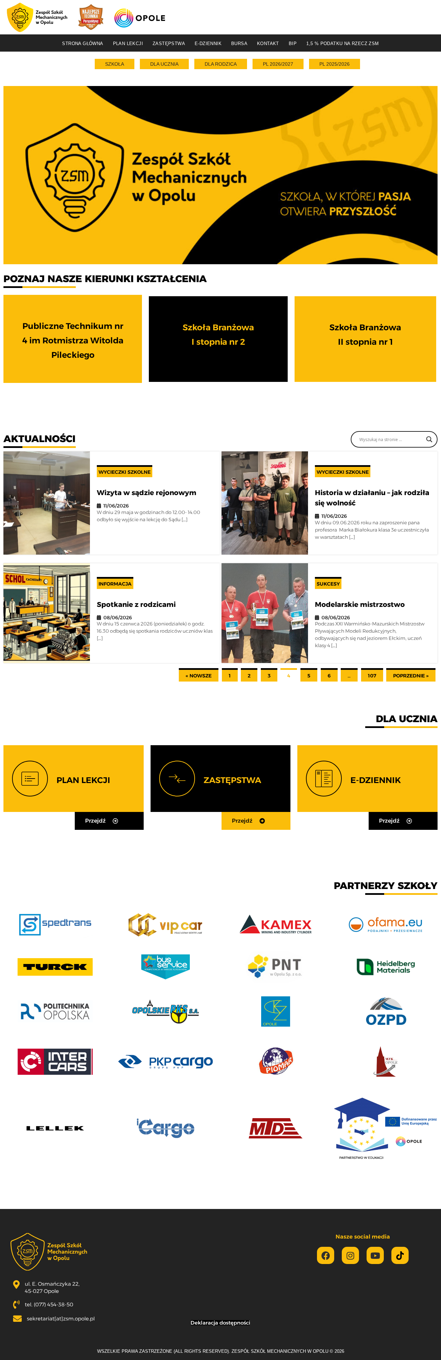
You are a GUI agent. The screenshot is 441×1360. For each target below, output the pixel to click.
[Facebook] (325, 1255)
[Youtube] (375, 1255)
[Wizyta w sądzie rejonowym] (46, 503)
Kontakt (268, 43)
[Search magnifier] (429, 439)
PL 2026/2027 (278, 64)
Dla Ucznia (164, 64)
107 (372, 676)
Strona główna (82, 43)
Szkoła (114, 64)
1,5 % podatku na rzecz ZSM (342, 43)
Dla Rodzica (221, 64)
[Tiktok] (400, 1255)
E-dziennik (208, 43)
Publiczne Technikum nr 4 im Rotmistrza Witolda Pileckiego (72, 340)
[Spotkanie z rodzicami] (46, 613)
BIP (293, 43)
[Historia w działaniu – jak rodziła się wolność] (265, 503)
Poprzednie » (411, 676)
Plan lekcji (128, 43)
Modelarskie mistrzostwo (360, 604)
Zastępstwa (169, 43)
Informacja (115, 584)
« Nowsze (199, 676)
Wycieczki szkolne (125, 472)
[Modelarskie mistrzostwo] (265, 613)
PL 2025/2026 (334, 64)
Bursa (239, 43)
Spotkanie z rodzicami (136, 604)
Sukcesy (328, 584)
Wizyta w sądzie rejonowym (146, 493)
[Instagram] (350, 1255)
